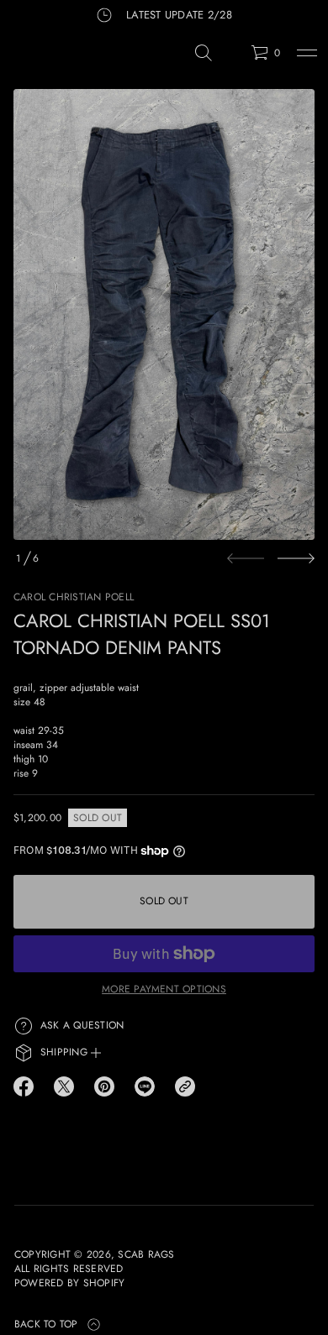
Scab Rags (146, 1255)
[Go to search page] (203, 52)
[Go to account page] (232, 57)
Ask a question (82, 1025)
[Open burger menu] (307, 52)
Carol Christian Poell (73, 597)
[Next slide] (296, 558)
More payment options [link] (164, 989)
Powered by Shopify (69, 1283)
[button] (203, 52)
